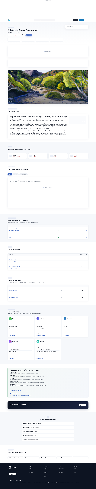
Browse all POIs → (11, 358)
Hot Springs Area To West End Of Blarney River (43, 349)
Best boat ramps (45, 482)
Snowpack (30, 468)
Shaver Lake (65, 328)
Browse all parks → (12, 335)
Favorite (10, 35)
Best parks (30, 482)
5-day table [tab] (16, 174)
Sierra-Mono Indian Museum (13, 347)
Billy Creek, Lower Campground (14, 228)
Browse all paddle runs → (40, 358)
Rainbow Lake (66, 333)
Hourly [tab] (10, 174)
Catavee (10, 237)
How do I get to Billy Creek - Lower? (29, 435)
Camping (45, 472)
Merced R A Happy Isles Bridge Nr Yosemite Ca (16, 268)
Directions (17, 35)
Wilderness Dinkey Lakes (13, 328)
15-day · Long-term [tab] (23, 174)
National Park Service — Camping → (15, 390)
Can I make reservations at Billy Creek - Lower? (32, 423)
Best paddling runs (55, 482)
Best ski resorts (13, 482)
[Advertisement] (48, 9)
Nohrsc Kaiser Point (12, 292)
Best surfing (78, 482)
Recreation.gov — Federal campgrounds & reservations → (18, 388)
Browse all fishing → (67, 335)
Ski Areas (45, 468)
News (30, 20)
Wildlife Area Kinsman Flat (13, 324)
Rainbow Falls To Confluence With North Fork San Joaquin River (46, 353)
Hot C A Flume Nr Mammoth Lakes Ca (14, 266)
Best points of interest (64, 482)
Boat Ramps (46, 473)
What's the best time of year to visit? (30, 431)
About (75, 468)
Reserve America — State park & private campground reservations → (20, 395)
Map (27, 20)
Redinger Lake (39, 333)
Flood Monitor (61, 472)
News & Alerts (61, 469)
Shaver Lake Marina (39, 326)
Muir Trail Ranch (11, 353)
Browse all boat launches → (41, 335)
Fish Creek (65, 324)
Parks (45, 475)
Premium (75, 469)
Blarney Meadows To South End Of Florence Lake (44, 347)
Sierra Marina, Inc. (39, 324)
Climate (17, 20)
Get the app (82, 405)
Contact (75, 473)
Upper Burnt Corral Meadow (13, 297)
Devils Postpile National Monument (14, 333)
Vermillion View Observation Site (14, 349)
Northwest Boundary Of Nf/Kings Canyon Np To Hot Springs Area (46, 351)
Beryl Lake (65, 326)
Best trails (73, 482)
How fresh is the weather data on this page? (31, 427)
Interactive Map (61, 468)
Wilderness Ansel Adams (13, 326)
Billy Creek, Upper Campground (14, 230)
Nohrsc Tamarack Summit (13, 290)
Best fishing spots (37, 482)
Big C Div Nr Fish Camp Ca (13, 259)
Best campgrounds (22, 482)
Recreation (22, 20)
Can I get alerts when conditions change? (31, 439)
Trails (45, 476)
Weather (60, 473)
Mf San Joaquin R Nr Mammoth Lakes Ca (15, 261)
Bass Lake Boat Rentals (12, 351)
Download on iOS (13, 474)
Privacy (75, 472)
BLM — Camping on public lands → (15, 393)
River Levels (31, 472)
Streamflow (30, 469)
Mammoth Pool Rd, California (41, 328)
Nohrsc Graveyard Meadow (13, 295)
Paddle (45, 469)
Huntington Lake (11, 288)
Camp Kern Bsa (11, 235)
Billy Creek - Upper (12, 232)
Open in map (28, 35)
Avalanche (30, 473)
